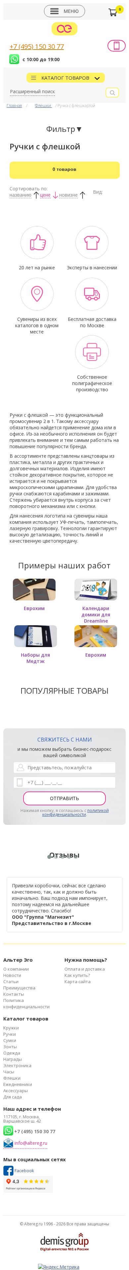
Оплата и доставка (84, 969)
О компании (16, 969)
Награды (12, 1059)
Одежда (11, 1053)
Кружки (11, 1028)
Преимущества (19, 988)
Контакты (13, 994)
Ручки (9, 1034)
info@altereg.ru (31, 1143)
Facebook (24, 1171)
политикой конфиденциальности (75, 812)
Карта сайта (77, 981)
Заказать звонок (117, 46)
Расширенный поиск (32, 91)
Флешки (43, 105)
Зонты (10, 1047)
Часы (8, 1072)
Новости (12, 975)
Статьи (11, 981)
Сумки (9, 1040)
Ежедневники (17, 1084)
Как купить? (77, 975)
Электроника (17, 1065)
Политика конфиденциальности (26, 1003)
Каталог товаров (66, 77)
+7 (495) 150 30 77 (37, 46)
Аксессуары (15, 1091)
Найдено (64, 169)
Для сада (12, 1097)
